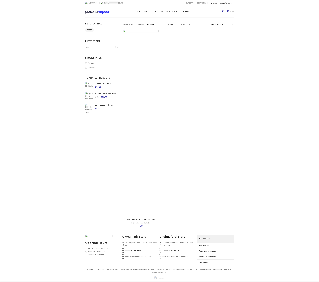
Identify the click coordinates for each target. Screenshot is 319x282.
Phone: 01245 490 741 (171, 250)
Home (125, 24)
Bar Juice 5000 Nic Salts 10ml (141, 219)
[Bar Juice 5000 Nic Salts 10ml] (141, 123)
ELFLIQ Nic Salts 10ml (105, 105)
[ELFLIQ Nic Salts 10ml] (89, 109)
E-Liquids (135, 223)
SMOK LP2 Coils (103, 83)
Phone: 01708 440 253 (134, 250)
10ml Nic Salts (144, 223)
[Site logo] (97, 11)
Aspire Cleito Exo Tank (106, 93)
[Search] (217, 11)
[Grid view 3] (200, 24)
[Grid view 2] (195, 24)
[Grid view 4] (204, 24)
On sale (91, 63)
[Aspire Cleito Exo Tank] (89, 96)
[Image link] (99, 236)
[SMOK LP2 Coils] (89, 85)
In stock (91, 68)
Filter (89, 30)
